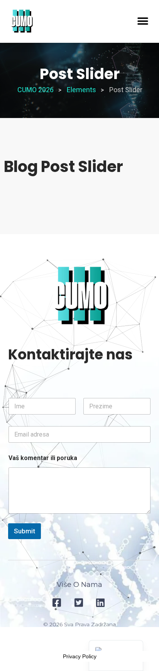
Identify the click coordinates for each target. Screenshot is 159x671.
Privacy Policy (79, 656)
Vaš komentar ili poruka (42, 458)
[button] (142, 21)
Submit (24, 531)
